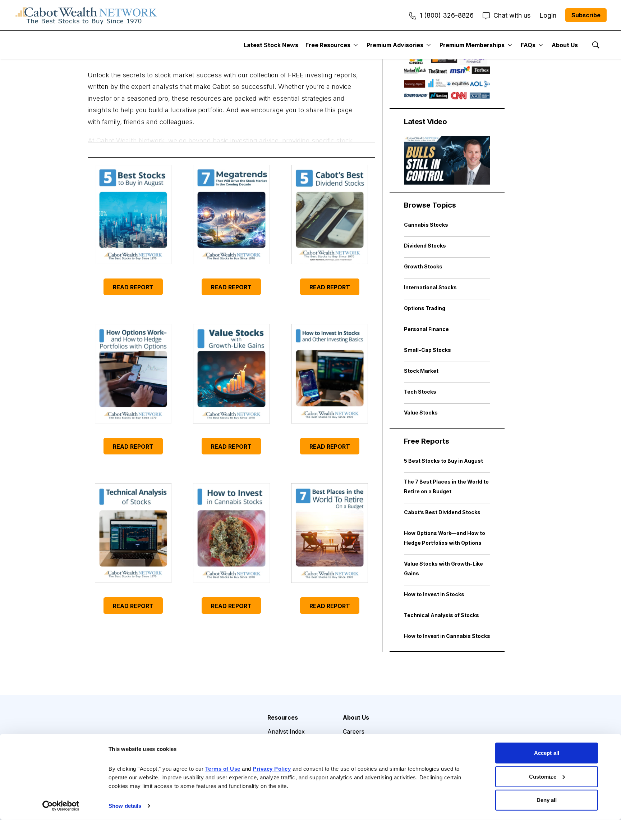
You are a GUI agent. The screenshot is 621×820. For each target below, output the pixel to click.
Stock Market (421, 371)
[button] (231, 98)
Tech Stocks (420, 392)
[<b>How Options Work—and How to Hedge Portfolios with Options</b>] (133, 373)
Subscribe (586, 15)
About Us (565, 45)
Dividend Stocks (425, 246)
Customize (542, 776)
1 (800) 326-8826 (447, 15)
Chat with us (511, 15)
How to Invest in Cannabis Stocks (447, 636)
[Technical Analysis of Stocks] (133, 533)
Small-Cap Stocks (427, 350)
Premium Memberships (472, 45)
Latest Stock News (271, 45)
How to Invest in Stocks (434, 594)
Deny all (547, 800)
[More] (356, 45)
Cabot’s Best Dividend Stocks (442, 512)
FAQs (528, 45)
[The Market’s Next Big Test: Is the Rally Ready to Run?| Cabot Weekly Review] (447, 160)
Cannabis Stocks (426, 225)
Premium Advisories (395, 45)
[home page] (86, 15)
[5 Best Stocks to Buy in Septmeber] (133, 214)
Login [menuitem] (547, 15)
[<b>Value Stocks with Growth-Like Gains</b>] (231, 373)
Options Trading (424, 308)
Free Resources (327, 45)
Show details (125, 806)
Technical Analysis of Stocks (441, 615)
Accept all (546, 753)
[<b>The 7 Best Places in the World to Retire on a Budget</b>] (329, 533)
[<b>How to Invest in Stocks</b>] (329, 373)
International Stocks (430, 287)
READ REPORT (133, 287)
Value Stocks (421, 412)
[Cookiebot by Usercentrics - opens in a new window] (60, 806)
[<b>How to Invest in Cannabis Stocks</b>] (231, 533)
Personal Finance (426, 329)
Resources (282, 717)
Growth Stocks (423, 266)
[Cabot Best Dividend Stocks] (329, 214)
